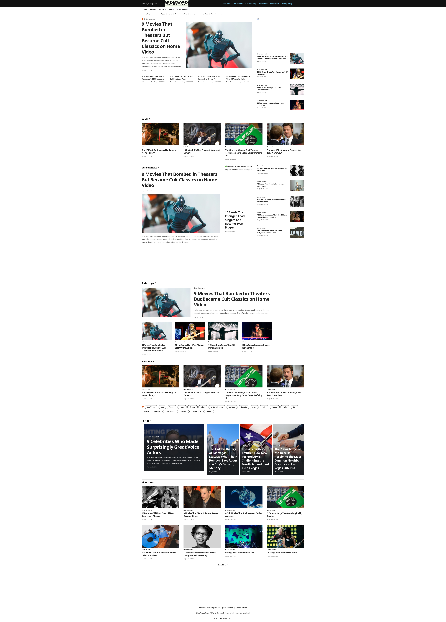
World (145, 119)
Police (264, 408)
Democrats (196, 412)
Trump (177, 14)
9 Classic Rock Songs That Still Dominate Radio (268, 88)
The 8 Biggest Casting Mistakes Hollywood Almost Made (269, 231)
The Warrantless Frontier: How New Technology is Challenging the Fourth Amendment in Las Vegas (255, 459)
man (221, 14)
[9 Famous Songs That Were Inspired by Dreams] (285, 498)
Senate (157, 412)
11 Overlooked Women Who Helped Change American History (200, 555)
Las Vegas (148, 14)
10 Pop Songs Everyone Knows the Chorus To (270, 104)
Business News (149, 167)
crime (185, 14)
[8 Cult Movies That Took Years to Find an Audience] (243, 498)
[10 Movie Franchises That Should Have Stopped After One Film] (297, 216)
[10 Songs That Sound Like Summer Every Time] (297, 185)
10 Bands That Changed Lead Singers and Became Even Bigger (235, 219)
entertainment (195, 14)
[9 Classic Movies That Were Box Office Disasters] (297, 170)
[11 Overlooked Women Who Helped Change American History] (202, 537)
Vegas (163, 14)
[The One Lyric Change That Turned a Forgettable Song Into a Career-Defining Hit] (243, 134)
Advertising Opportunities (236, 610)
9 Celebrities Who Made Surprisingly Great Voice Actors (173, 448)
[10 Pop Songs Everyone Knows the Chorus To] (297, 105)
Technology (148, 284)
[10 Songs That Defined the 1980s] (285, 537)
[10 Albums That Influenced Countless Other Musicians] (160, 537)
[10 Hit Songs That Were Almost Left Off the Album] (297, 74)
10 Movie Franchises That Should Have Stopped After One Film (272, 216)
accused (182, 412)
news (170, 14)
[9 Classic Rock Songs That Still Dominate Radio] (297, 89)
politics (205, 14)
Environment (149, 362)
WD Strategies (221, 620)
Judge (209, 412)
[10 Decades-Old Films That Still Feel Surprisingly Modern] (160, 498)
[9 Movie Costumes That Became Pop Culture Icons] (297, 201)
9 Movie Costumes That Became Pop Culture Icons (271, 200)
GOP (295, 408)
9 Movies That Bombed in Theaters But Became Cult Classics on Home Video (161, 38)
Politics (145, 421)
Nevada (213, 14)
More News (148, 483)
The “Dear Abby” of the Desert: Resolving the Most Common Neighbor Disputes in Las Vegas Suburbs (288, 459)
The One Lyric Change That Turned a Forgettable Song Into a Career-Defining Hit (243, 153)
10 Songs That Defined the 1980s (282, 553)
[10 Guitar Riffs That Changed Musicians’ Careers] (202, 134)
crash (146, 412)
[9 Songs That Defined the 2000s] (243, 537)
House (274, 408)
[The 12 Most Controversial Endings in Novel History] (160, 134)
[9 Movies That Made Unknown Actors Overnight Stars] (202, 498)
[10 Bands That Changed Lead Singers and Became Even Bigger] (239, 187)
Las (156, 14)
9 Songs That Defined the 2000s (239, 553)
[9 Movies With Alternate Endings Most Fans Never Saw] (285, 134)
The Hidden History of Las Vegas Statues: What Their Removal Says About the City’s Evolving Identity (223, 459)
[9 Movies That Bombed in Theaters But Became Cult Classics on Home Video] (219, 45)
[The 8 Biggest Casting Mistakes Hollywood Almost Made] (297, 232)
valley (285, 408)
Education (170, 412)
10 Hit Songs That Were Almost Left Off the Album (189, 347)
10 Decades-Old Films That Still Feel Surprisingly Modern (158, 515)
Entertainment (150, 19)
